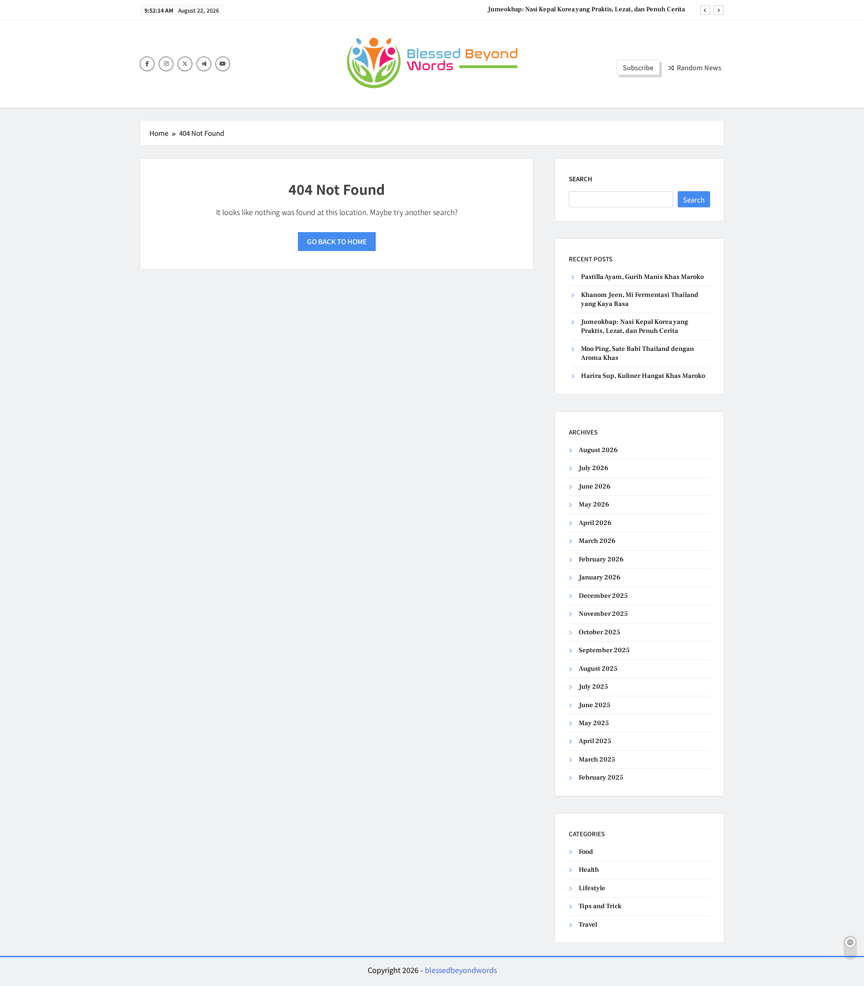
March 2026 (597, 541)
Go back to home (337, 241)
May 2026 (594, 504)
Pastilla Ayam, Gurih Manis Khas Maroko (642, 277)
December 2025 (603, 596)
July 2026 (593, 468)
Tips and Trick (600, 906)
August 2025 (598, 668)
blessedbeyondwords (461, 969)
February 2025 (601, 777)
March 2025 (597, 759)
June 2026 (595, 486)
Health (589, 869)
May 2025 (594, 723)
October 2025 (599, 632)
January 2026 (600, 577)
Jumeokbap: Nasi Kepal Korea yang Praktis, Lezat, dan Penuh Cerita (586, 9)
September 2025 (604, 650)
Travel (588, 924)
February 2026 (601, 559)
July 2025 (593, 686)
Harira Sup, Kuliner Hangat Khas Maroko (643, 376)
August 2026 (598, 450)
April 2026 (595, 523)
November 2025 (603, 614)
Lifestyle (592, 888)
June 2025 (594, 705)
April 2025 (595, 741)
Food (586, 851)
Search (580, 179)
